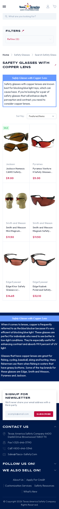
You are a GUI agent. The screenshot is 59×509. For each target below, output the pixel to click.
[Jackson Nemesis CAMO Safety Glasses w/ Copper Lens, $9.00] (16, 142)
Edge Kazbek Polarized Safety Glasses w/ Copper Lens (42, 288)
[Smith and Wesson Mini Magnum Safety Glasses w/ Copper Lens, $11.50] (16, 201)
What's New (30, 491)
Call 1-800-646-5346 (20, 448)
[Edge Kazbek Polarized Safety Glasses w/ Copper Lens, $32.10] (43, 260)
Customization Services (18, 485)
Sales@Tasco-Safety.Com (22, 454)
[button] (29, 39)
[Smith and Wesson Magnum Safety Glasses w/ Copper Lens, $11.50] (43, 201)
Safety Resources (44, 485)
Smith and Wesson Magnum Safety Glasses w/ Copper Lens (43, 229)
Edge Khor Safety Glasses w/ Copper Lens (15, 288)
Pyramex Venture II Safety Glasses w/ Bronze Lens (42, 170)
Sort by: (20, 116)
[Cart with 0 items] (54, 7)
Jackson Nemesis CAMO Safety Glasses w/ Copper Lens (15, 170)
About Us (18, 479)
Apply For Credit (35, 479)
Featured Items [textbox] (37, 116)
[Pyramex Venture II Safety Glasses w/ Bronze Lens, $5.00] (43, 142)
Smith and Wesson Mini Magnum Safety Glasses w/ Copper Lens (16, 229)
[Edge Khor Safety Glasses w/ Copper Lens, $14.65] (16, 260)
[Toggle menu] (4, 6)
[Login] (48, 7)
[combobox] (41, 116)
